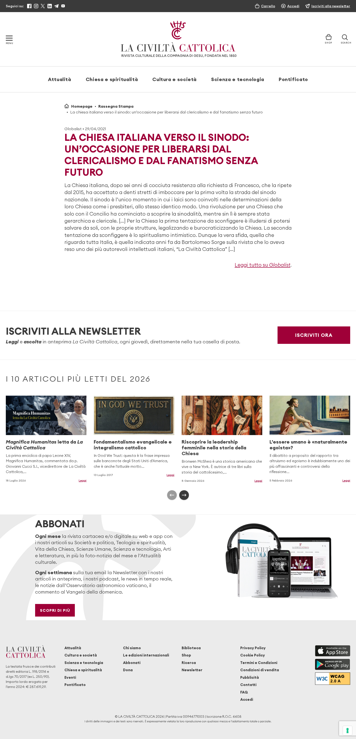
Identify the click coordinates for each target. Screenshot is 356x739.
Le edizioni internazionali (146, 655)
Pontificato (293, 79)
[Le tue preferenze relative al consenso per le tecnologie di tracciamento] (347, 730)
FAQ (244, 692)
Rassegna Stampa (115, 106)
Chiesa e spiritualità (112, 79)
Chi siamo (132, 648)
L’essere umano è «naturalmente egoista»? (308, 445)
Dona (128, 670)
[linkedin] (49, 6)
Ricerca (189, 662)
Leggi (82, 480)
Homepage (82, 106)
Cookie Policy (252, 655)
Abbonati (131, 662)
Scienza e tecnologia (237, 79)
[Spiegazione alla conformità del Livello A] (332, 678)
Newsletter (192, 670)
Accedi (246, 699)
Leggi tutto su (262, 265)
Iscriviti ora (314, 335)
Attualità (59, 79)
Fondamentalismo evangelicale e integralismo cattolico (133, 445)
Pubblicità (249, 677)
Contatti (248, 684)
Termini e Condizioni (258, 662)
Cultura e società (174, 79)
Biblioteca (191, 648)
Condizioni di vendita (259, 670)
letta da (44, 445)
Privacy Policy (253, 648)
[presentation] (172, 495)
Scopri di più (55, 610)
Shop (186, 655)
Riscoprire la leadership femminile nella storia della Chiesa (214, 447)
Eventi (70, 677)
